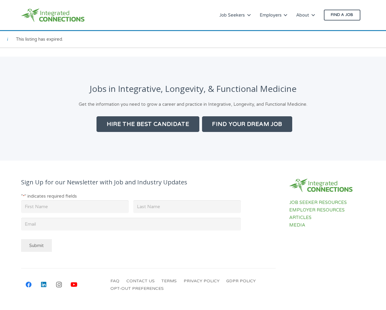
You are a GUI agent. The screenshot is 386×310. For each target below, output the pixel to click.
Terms (169, 280)
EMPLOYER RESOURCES (317, 210)
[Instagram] (58, 284)
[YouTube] (73, 284)
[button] (249, 15)
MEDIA (297, 225)
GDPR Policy (241, 280)
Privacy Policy (202, 280)
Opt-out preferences (137, 288)
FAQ (114, 280)
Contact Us (140, 280)
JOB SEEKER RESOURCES (318, 202)
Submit (36, 245)
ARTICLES (300, 217)
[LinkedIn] (43, 284)
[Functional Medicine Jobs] (52, 15)
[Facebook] (28, 284)
